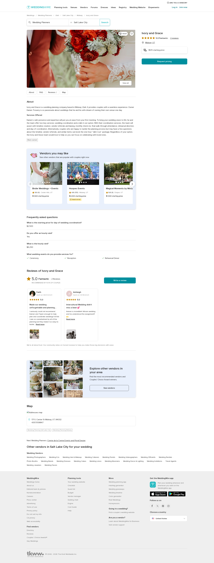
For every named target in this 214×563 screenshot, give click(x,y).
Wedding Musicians (112, 461)
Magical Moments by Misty (119, 188)
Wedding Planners (45, 15)
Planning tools (60, 7)
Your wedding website (76, 482)
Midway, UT (150, 42)
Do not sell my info (34, 514)
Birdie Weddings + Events (45, 188)
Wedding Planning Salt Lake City (38, 430)
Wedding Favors (51, 465)
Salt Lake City (68, 15)
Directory (30, 530)
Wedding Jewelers (34, 465)
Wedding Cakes (80, 461)
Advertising (31, 503)
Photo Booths (32, 461)
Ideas (113, 7)
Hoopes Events (77, 188)
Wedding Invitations (154, 461)
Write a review (119, 280)
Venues (73, 7)
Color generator (115, 496)
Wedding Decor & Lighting (133, 461)
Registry (123, 7)
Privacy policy (32, 511)
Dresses (104, 7)
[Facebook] (152, 506)
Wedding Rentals (165, 457)
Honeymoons (114, 503)
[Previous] (30, 184)
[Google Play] (177, 496)
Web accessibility (33, 521)
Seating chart (73, 500)
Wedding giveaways (116, 489)
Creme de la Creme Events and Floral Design (66, 440)
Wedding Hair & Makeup (72, 457)
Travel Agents (170, 461)
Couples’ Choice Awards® (37, 537)
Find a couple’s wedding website (121, 512)
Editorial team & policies (36, 489)
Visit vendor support (116, 525)
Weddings (31, 15)
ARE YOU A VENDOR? (178, 3)
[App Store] (158, 496)
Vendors (84, 7)
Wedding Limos (95, 461)
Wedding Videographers (128, 457)
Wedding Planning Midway (62, 430)
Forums (94, 7)
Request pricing (164, 61)
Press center (32, 500)
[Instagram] (168, 506)
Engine (70, 503)
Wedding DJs (54, 457)
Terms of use (32, 507)
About (31, 92)
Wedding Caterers (92, 457)
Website (137, 7)
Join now (183, 7)
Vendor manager (74, 496)
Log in (174, 7)
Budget (70, 493)
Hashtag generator (116, 485)
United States (161, 518)
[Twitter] (157, 506)
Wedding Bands (47, 461)
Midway (80, 15)
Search (104, 22)
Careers (30, 496)
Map (64, 92)
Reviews (52, 92)
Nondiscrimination (34, 493)
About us (30, 485)
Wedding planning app (117, 482)
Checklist (71, 485)
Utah (57, 15)
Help (69, 511)
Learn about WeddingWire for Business (124, 521)
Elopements (153, 7)
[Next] (132, 184)
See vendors (109, 388)
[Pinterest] (163, 506)
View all (126, 83)
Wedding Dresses (63, 461)
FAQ (41, 92)
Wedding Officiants (148, 457)
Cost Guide (72, 507)
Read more (40, 324)
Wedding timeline (115, 493)
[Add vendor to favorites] (132, 34)
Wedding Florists (108, 457)
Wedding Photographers (36, 457)
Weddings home (33, 482)
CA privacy (31, 518)
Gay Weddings (32, 541)
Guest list (71, 489)
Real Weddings (114, 500)
